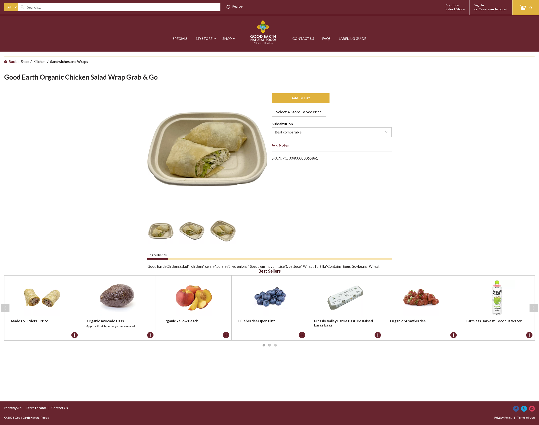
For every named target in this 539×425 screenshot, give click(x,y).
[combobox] (11, 7)
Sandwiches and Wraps (69, 61)
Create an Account (493, 9)
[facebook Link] (516, 409)
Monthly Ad (12, 408)
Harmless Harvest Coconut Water (494, 321)
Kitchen (39, 61)
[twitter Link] (524, 409)
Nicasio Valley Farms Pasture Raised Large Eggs (343, 323)
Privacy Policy (503, 417)
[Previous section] (5, 308)
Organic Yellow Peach (180, 321)
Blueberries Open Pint (256, 321)
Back (12, 61)
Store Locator (36, 408)
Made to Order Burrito (29, 321)
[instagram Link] (532, 409)
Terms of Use (526, 417)
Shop (25, 61)
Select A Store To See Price (299, 112)
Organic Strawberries (408, 321)
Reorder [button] (237, 6)
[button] (160, 230)
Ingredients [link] (157, 255)
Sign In (479, 5)
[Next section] (534, 308)
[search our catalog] (22, 7)
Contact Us (59, 408)
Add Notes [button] (280, 145)
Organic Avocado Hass (105, 321)
